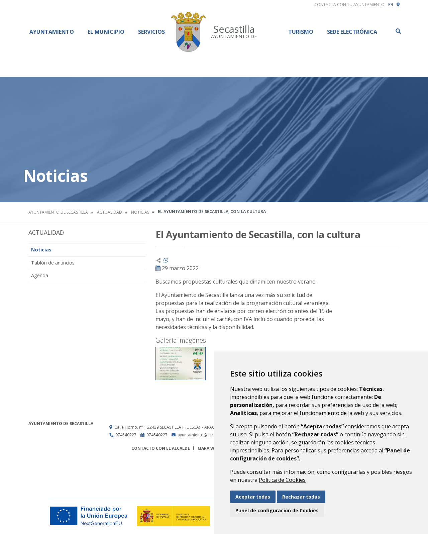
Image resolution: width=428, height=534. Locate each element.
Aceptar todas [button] (252, 497)
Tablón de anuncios (53, 262)
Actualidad (109, 212)
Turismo (300, 31)
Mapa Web (208, 448)
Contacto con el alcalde (160, 448)
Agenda (39, 275)
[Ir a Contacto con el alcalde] (391, 5)
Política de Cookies (282, 480)
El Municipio (106, 31)
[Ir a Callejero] (398, 5)
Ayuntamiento (51, 31)
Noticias (140, 212)
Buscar (398, 31)
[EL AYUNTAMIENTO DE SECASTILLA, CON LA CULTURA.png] (180, 363)
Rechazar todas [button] (301, 497)
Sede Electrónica (352, 31)
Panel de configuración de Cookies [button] (277, 510)
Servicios (151, 31)
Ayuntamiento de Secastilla (58, 212)
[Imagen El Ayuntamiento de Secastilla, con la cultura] (373, 272)
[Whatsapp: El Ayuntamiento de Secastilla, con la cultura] (166, 260)
